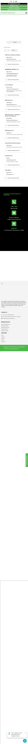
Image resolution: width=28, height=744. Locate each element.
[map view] (8, 50)
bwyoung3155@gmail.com (11, 59)
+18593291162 (9, 102)
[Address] (14, 223)
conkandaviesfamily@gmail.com (12, 89)
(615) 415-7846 (9, 87)
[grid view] (5, 50)
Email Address (14, 217)
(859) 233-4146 (9, 71)
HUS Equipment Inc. (9, 130)
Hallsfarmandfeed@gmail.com (12, 120)
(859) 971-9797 (9, 172)
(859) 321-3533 (9, 57)
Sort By (13, 50)
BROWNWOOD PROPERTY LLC (12, 69)
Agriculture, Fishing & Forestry (13, 64)
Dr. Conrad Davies (9, 84)
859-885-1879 (8, 132)
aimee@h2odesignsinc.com (11, 104)
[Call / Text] (14, 202)
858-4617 (8, 158)
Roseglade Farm (8, 155)
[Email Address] (14, 213)
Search (14, 42)
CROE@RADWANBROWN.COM (12, 73)
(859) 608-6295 (9, 145)
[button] (26, 13)
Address (14, 228)
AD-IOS (21, 349)
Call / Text (14, 206)
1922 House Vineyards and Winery (12, 54)
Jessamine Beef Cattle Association (12, 143)
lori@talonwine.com (10, 174)
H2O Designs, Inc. (9, 100)
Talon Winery (8, 170)
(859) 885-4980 (9, 118)
